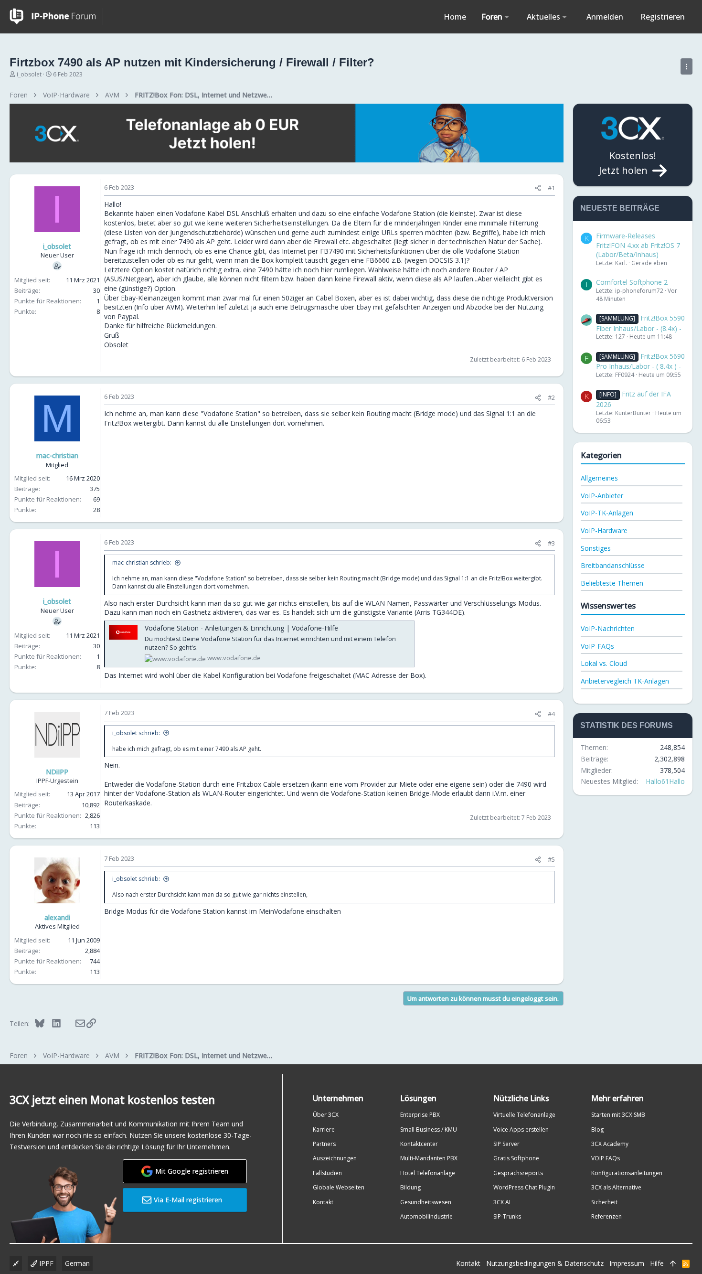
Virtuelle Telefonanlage (524, 1115)
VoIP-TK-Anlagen (607, 512)
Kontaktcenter (419, 1144)
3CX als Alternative (616, 1187)
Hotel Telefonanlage (427, 1173)
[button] (506, 17)
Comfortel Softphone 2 (632, 282)
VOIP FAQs (605, 1158)
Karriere (324, 1129)
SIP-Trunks (507, 1216)
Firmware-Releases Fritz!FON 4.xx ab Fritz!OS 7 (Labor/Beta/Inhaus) (638, 245)
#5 (551, 859)
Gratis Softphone (516, 1158)
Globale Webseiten (338, 1187)
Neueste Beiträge (619, 208)
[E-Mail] (73, 1023)
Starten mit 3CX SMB (618, 1115)
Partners (324, 1144)
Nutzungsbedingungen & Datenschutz (545, 1263)
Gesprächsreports (518, 1173)
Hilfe (657, 1263)
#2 (551, 397)
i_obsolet (29, 74)
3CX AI (502, 1202)
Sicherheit (604, 1202)
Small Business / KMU (428, 1129)
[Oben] (673, 1263)
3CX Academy (609, 1144)
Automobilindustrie (426, 1216)
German (77, 1263)
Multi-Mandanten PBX (428, 1158)
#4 (551, 713)
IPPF (45, 1263)
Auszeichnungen (335, 1158)
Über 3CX (326, 1115)
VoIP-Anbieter (602, 495)
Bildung (410, 1187)
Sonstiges (596, 548)
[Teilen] (538, 188)
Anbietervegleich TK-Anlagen (625, 680)
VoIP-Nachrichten (608, 628)
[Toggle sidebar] (686, 66)
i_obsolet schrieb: (136, 733)
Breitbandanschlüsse (613, 565)
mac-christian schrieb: (141, 562)
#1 (551, 187)
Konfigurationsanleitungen (626, 1173)
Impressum (626, 1263)
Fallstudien (327, 1173)
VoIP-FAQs (597, 646)
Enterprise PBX (420, 1115)
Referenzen (606, 1216)
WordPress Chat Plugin (524, 1187)
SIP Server (506, 1144)
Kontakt (323, 1202)
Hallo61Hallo (665, 781)
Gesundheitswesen (425, 1202)
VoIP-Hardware (604, 530)
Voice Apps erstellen (521, 1129)
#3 (551, 543)
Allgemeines (599, 477)
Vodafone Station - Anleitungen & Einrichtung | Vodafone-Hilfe (241, 627)
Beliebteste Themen (612, 583)
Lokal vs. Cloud (604, 663)
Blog (597, 1129)
